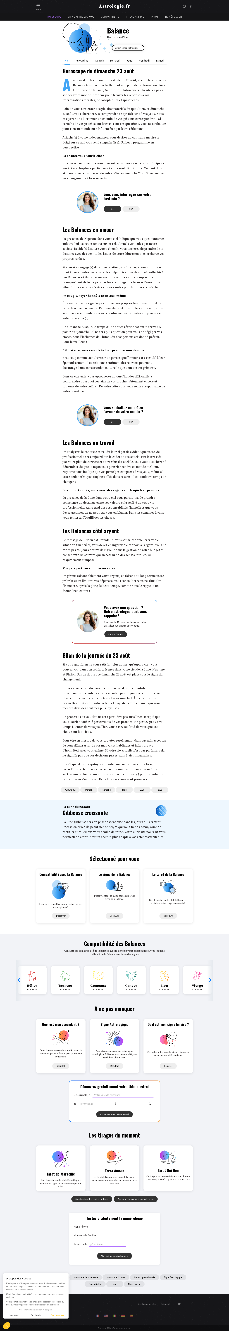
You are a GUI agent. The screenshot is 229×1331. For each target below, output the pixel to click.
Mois (124, 789)
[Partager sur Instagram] (184, 6)
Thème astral (135, 16)
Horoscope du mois (116, 1277)
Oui (112, 209)
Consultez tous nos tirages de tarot (136, 1199)
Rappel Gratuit (115, 634)
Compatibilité (110, 16)
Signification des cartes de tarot (91, 1199)
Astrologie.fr (114, 6)
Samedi (160, 60)
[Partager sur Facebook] (191, 6)
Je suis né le (80, 1244)
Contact (165, 1303)
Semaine (107, 789)
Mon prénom (81, 1226)
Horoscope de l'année (144, 1277)
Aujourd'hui (82, 60)
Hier (67, 60)
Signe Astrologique (81, 16)
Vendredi (144, 60)
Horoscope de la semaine (86, 1277)
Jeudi (129, 60)
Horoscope (53, 16)
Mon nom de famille (85, 1235)
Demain (99, 60)
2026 (142, 789)
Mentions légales (147, 1303)
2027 (160, 789)
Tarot (155, 16)
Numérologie (174, 16)
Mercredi (115, 60)
